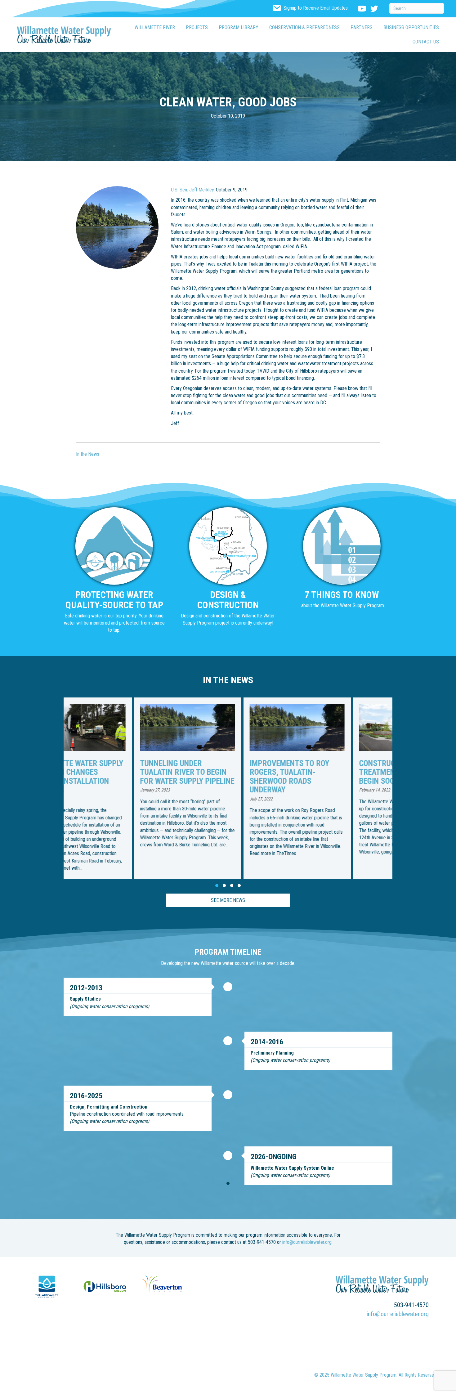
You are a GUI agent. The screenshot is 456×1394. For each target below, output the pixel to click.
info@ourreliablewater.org (307, 1242)
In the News (87, 454)
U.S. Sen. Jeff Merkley (192, 190)
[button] (217, 885)
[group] (118, 788)
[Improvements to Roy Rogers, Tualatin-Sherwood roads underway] (228, 788)
